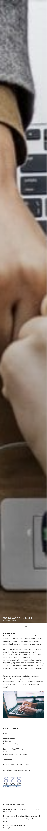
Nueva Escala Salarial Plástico (14, 826)
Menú (25, 626)
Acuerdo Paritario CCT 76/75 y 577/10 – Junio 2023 (22, 809)
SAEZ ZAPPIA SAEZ (18, 617)
